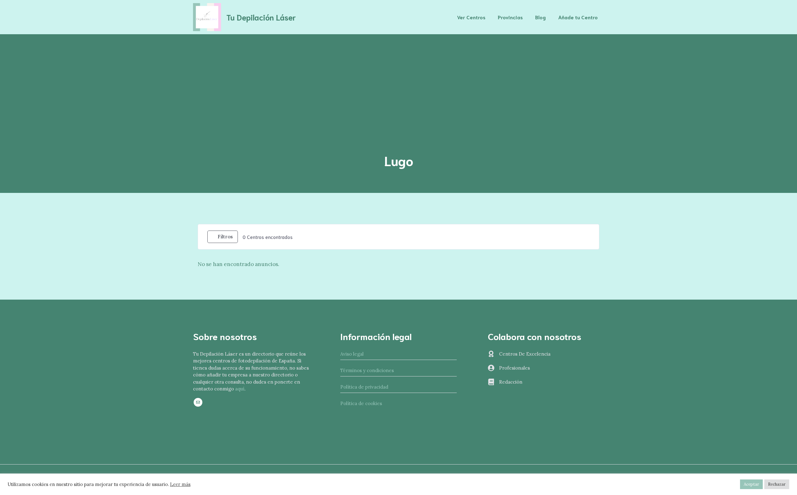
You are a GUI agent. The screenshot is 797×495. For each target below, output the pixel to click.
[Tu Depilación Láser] (207, 16)
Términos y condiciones (367, 370)
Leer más (180, 484)
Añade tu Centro (578, 17)
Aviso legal (352, 354)
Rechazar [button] (776, 484)
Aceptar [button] (751, 484)
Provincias (510, 17)
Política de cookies (361, 403)
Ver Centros (471, 17)
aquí (239, 389)
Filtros (225, 237)
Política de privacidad (364, 387)
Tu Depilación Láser (261, 17)
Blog (540, 17)
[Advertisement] (398, 80)
